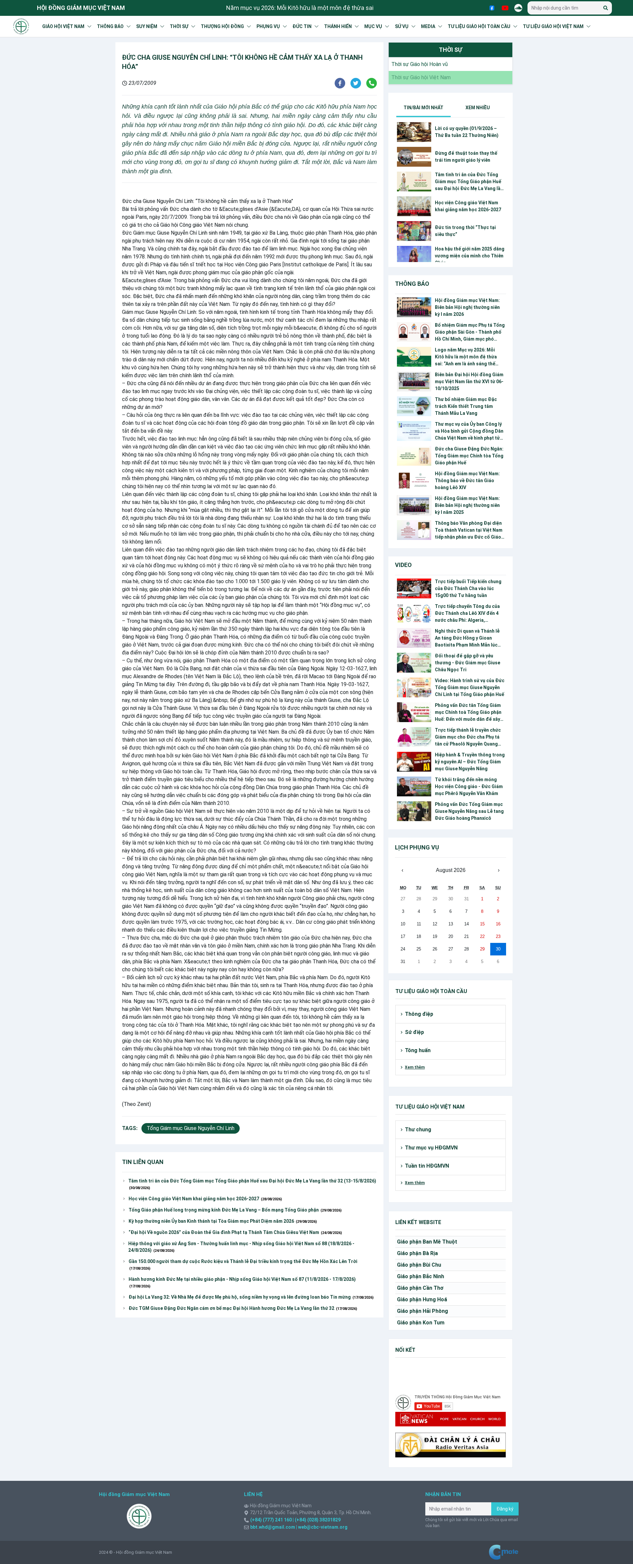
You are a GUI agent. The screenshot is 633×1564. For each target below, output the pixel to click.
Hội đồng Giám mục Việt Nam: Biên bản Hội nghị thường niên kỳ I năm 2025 (467, 505)
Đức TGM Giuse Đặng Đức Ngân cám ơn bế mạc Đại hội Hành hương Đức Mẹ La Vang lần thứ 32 (243, 1308)
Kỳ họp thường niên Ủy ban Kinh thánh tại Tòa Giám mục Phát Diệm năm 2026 (223, 1221)
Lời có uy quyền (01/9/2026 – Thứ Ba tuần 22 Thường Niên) (466, 132)
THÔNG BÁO (110, 26)
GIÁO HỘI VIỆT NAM (63, 26)
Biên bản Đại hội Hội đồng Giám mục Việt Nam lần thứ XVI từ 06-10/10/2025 (469, 381)
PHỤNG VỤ (268, 26)
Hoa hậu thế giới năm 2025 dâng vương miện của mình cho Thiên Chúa (469, 255)
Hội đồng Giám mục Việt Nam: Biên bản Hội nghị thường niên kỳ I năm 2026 (467, 307)
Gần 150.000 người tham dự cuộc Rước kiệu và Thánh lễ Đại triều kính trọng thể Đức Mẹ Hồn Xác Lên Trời (243, 1265)
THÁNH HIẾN (338, 26)
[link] (418, 64)
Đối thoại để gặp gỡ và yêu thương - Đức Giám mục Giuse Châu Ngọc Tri (467, 662)
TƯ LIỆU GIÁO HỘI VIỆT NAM (553, 26)
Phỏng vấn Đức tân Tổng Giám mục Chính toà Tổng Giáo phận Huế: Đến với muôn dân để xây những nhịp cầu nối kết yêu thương (468, 713)
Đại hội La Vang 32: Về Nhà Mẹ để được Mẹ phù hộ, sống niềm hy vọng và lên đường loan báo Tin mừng (251, 1297)
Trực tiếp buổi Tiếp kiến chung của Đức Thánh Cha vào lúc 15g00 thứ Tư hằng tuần (468, 588)
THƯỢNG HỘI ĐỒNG (222, 26)
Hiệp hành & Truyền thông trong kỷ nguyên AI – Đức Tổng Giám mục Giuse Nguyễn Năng (470, 761)
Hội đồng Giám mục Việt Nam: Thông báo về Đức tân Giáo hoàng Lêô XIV (467, 480)
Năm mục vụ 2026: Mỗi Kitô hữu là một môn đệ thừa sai (300, 7)
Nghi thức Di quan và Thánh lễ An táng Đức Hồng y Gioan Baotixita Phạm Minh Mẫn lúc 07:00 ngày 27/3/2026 (467, 638)
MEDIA (428, 26)
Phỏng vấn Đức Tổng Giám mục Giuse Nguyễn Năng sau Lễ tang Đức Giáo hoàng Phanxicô (469, 811)
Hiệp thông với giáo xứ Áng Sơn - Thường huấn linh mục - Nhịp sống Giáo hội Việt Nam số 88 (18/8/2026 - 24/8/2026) (241, 1247)
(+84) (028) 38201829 (317, 1519)
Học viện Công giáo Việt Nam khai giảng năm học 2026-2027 (205, 1198)
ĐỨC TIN (302, 26)
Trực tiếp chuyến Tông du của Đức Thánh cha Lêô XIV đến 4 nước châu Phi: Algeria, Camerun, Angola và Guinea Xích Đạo (467, 614)
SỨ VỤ (401, 26)
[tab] (423, 107)
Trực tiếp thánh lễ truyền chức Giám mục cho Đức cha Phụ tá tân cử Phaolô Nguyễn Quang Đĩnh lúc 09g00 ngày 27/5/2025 (468, 737)
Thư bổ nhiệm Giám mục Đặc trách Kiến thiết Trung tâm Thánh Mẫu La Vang (466, 406)
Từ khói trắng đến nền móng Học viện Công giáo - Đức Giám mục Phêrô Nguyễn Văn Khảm (469, 786)
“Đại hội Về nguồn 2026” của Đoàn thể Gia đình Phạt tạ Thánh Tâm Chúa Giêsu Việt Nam (235, 1232)
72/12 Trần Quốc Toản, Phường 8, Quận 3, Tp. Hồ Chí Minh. (311, 1512)
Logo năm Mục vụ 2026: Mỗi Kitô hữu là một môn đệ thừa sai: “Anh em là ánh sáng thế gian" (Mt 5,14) (466, 357)
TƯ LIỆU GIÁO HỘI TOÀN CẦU (479, 26)
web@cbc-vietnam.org (322, 1527)
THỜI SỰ (179, 26)
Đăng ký (505, 1509)
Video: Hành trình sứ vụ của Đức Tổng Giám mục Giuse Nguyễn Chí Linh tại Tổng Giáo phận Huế (469, 687)
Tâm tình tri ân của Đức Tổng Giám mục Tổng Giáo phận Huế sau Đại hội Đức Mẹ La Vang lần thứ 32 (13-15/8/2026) (252, 1184)
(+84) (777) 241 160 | (272, 1519)
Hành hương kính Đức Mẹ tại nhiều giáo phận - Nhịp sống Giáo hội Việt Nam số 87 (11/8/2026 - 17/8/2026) (242, 1282)
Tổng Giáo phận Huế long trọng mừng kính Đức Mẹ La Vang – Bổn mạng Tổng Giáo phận (235, 1210)
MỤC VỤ (373, 26)
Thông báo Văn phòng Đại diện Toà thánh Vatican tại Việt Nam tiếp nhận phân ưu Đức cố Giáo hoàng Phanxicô (468, 530)
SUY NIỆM (146, 26)
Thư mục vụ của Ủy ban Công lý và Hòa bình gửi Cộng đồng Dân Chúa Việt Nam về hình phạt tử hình (469, 431)
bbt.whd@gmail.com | (273, 1527)
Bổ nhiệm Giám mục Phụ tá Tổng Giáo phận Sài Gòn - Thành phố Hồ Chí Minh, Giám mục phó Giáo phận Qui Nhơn (470, 332)
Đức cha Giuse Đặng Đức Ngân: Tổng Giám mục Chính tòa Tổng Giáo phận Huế (469, 455)
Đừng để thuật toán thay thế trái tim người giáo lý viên (466, 156)
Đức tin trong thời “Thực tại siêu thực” (465, 231)
